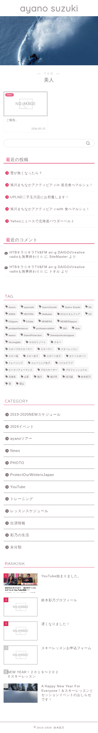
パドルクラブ (66, 363)
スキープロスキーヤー (20, 349)
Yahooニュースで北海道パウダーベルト (42, 221)
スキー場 (13, 356)
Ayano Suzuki (72, 307)
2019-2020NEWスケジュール (35, 414)
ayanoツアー (21, 438)
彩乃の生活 (19, 535)
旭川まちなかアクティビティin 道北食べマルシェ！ (51, 185)
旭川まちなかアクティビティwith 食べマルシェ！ (50, 209)
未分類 (16, 547)
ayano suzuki (49, 8)
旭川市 (53, 376)
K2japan (13, 321)
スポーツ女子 (54, 356)
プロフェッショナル (76, 370)
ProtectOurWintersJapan (32, 475)
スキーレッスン (69, 349)
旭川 (39, 376)
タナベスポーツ (77, 356)
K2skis (29, 321)
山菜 (26, 376)
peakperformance (18, 328)
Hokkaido (47, 314)
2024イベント (22, 427)
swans (12, 335)
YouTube (17, 487)
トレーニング (16, 363)
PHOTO (17, 463)
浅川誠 (69, 376)
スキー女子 (32, 356)
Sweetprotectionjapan (62, 335)
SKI (65, 328)
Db (90, 307)
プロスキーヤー (49, 370)
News (15, 451)
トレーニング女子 (40, 363)
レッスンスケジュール (29, 511)
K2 (90, 314)
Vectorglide (15, 342)
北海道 (12, 376)
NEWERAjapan (68, 321)
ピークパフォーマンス (20, 370)
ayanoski (29, 307)
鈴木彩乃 (86, 376)
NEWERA (47, 321)
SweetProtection (33, 335)
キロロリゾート (37, 342)
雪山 (21, 383)
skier (77, 328)
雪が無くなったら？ (26, 173)
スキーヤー (47, 349)
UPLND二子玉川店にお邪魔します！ (39, 197)
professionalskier (45, 328)
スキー (57, 342)
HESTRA (29, 314)
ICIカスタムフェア (70, 314)
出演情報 (17, 523)
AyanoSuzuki (49, 307)
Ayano (12, 307)
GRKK (12, 314)
